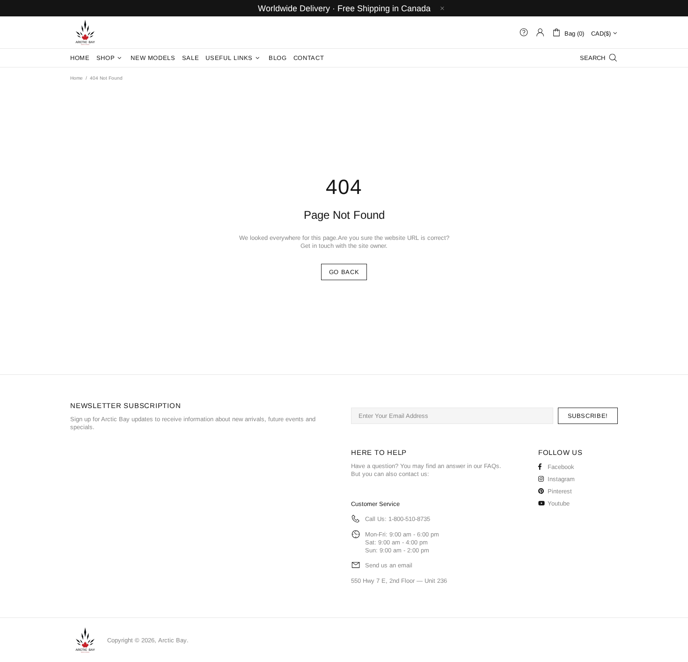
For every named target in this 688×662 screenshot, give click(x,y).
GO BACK (344, 271)
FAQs (491, 465)
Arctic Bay (85, 32)
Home (76, 78)
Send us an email (388, 565)
